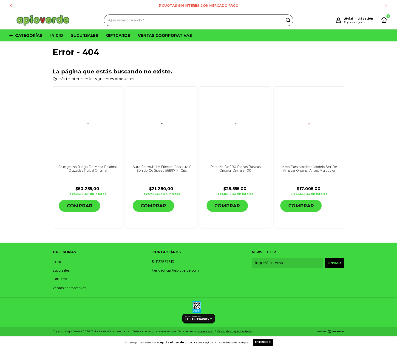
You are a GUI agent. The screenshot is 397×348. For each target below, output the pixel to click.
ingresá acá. (205, 331)
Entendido (263, 342)
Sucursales (84, 35)
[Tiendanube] (330, 332)
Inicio (56, 35)
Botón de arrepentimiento (234, 331)
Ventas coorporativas (165, 35)
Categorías (28, 35)
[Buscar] (288, 20)
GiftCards (118, 35)
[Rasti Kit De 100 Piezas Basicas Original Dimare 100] (235, 123)
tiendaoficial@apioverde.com (175, 270)
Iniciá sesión (363, 18)
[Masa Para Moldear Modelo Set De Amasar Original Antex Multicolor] (309, 123)
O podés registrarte (356, 22)
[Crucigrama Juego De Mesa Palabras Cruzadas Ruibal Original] (87, 123)
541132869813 (163, 262)
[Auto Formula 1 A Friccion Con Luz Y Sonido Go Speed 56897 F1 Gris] (161, 123)
